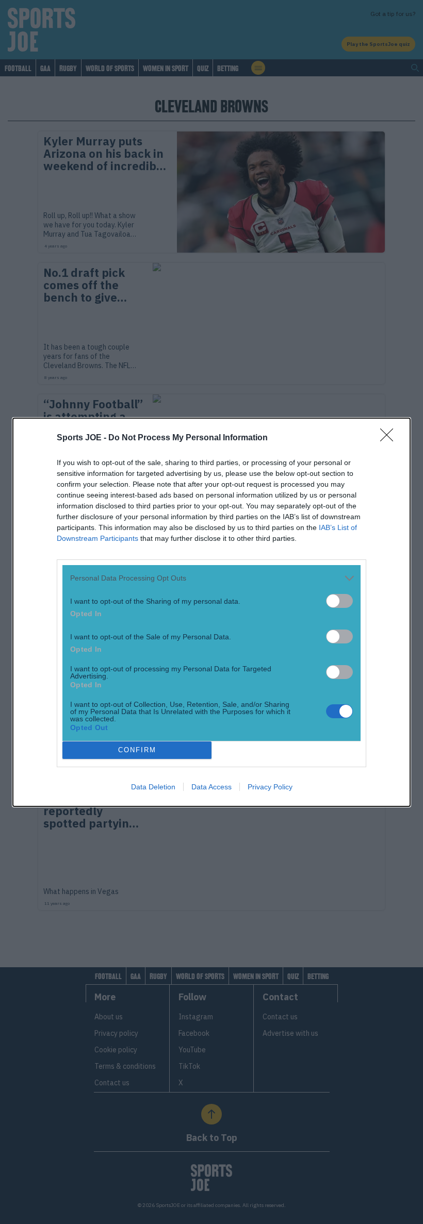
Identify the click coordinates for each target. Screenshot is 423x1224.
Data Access (211, 787)
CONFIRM (137, 750)
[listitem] (211, 578)
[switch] (339, 601)
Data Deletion (153, 787)
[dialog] (211, 612)
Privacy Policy (270, 787)
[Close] (390, 438)
